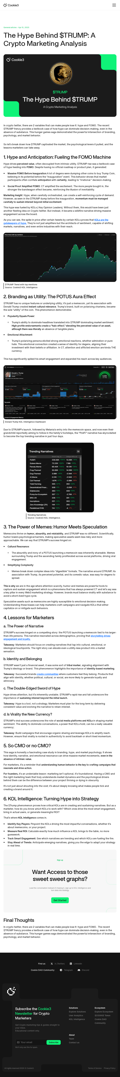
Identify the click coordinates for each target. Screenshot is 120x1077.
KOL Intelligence (77, 1019)
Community (100, 1023)
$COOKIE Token (102, 1015)
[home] (11, 5)
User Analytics (76, 1015)
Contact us (74, 1042)
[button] (113, 5)
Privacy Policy (109, 1068)
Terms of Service (95, 1068)
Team (71, 1038)
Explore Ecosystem (104, 1011)
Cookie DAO (101, 1019)
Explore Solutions (77, 1011)
